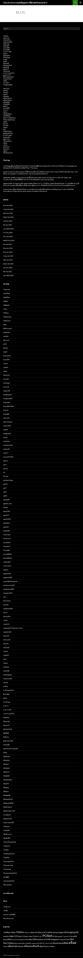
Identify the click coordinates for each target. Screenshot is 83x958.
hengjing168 (7, 395)
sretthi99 (6, 624)
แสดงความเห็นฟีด (9, 914)
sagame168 (7, 573)
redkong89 (6, 562)
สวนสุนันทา (7, 815)
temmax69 (6, 640)
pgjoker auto (7, 503)
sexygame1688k (8, 589)
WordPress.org (8, 918)
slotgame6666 (8, 608)
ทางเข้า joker (7, 135)
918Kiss (6, 313)
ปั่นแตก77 (6, 725)
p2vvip (5, 468)
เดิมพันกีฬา (7, 838)
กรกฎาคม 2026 (8, 209)
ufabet (5, 663)
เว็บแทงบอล (7, 869)
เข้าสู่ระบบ (6, 907)
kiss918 (5, 125)
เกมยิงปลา (6, 826)
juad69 (5, 430)
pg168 (5, 90)
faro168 (6, 83)
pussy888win (7, 558)
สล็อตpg (6, 787)
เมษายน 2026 (7, 221)
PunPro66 (6, 535)
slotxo (5, 112)
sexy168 (32, 939)
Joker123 (6, 418)
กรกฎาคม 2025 (8, 256)
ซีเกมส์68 (6, 694)
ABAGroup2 (7, 328)
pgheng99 (6, 55)
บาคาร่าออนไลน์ (8, 73)
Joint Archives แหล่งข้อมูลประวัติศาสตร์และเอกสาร (25, 2)
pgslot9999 (7, 519)
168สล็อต (6, 297)
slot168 (5, 605)
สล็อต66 (6, 96)
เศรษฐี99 (6, 877)
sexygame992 (7, 593)
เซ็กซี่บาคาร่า (7, 834)
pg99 (5, 492)
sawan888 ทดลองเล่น (10, 581)
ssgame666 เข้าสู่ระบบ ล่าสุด (12, 628)
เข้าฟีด (5, 911)
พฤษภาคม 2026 (8, 217)
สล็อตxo (6, 791)
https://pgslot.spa (9, 120)
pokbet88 (6, 531)
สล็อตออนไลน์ (8, 153)
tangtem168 (7, 632)
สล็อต (5, 81)
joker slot (6, 139)
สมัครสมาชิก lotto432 (10, 749)
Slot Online (7, 601)
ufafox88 (6, 671)
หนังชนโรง (7, 40)
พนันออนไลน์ (7, 729)
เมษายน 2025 (7, 268)
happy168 (6, 137)
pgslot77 (6, 69)
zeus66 (5, 682)
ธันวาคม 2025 (8, 236)
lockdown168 (7, 445)
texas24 (5, 644)
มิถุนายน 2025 (8, 260)
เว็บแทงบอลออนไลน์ (10, 873)
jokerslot (6, 149)
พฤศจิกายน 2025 (8, 240)
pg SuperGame (8, 480)
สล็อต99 (6, 784)
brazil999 (6, 360)
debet (5, 371)
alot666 (5, 336)
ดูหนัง (5, 61)
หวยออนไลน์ (7, 79)
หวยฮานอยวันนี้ (8, 822)
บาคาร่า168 (7, 52)
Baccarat (6, 340)
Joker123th (7, 426)
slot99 (5, 94)
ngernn (5, 461)
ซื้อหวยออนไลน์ (8, 77)
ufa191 (5, 651)
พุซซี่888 (6, 733)
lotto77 (5, 453)
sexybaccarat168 (9, 585)
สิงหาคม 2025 (8, 252)
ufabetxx (6, 667)
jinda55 (5, 92)
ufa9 (4, 659)
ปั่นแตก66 (6, 71)
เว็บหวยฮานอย (8, 865)
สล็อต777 (6, 772)
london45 (6, 449)
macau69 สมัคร (8, 457)
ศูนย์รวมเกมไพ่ (8, 741)
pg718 (5, 484)
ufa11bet (6, 647)
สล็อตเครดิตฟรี (8, 803)
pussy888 (6, 48)
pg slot (5, 123)
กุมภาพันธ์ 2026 (8, 229)
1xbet (5, 309)
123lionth (6, 289)
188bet (5, 301)
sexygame (55, 939)
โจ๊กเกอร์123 (7, 141)
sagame (5, 570)
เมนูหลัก (80, 2)
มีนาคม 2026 (7, 225)
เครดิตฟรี (6, 830)
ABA (4, 324)
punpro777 (7, 75)
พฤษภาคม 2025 (8, 264)
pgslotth (6, 527)
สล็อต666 (6, 768)
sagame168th (7, 42)
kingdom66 (7, 433)
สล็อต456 (6, 760)
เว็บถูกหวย (6, 846)
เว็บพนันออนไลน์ (8, 854)
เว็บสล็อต (6, 857)
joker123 (6, 38)
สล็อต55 (6, 764)
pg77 (5, 488)
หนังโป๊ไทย (6, 116)
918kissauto (7, 317)
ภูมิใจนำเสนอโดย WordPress (11, 955)
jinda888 (6, 414)
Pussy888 (6, 550)
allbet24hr (6, 332)
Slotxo (5, 612)
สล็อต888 (6, 102)
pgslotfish (6, 523)
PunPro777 (7, 538)
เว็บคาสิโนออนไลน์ (9, 842)
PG (4, 472)
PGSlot (5, 507)
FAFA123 (6, 375)
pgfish (5, 496)
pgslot (5, 53)
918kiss (5, 36)
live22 (5, 59)
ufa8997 (6, 655)
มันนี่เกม (6, 737)
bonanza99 (7, 356)
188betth (6, 305)
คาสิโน (5, 686)
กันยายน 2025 (8, 248)
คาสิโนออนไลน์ (8, 690)
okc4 (4, 465)
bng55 (5, 352)
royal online (7, 566)
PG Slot (5, 476)
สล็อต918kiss (7, 780)
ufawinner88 (7, 679)
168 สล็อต (6, 293)
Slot (4, 597)
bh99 (5, 344)
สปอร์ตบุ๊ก (6, 745)
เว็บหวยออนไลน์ (8, 861)
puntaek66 (6, 542)
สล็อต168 (6, 756)
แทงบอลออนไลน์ (8, 881)
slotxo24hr (7, 616)
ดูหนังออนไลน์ (8, 133)
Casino (5, 363)
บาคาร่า (6, 110)
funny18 (6, 387)
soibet (5, 620)
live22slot (6, 441)
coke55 (5, 367)
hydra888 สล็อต (8, 406)
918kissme (6, 321)
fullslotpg (6, 57)
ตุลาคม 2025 (7, 244)
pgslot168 (6, 511)
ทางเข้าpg (6, 702)
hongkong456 (7, 85)
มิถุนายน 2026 (8, 213)
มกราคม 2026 (8, 233)
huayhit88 (6, 402)
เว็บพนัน (6, 850)
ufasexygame (7, 675)
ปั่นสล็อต (6, 717)
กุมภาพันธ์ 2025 (8, 275)
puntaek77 (6, 546)
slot (4, 129)
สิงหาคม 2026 (8, 205)
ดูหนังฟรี (6, 46)
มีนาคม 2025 (7, 271)
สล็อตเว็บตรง (7, 98)
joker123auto (7, 422)
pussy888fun (7, 554)
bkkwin (5, 348)
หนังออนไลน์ (7, 65)
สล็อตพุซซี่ (6, 795)
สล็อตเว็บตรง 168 (9, 811)
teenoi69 (6, 636)
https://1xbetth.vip (9, 118)
